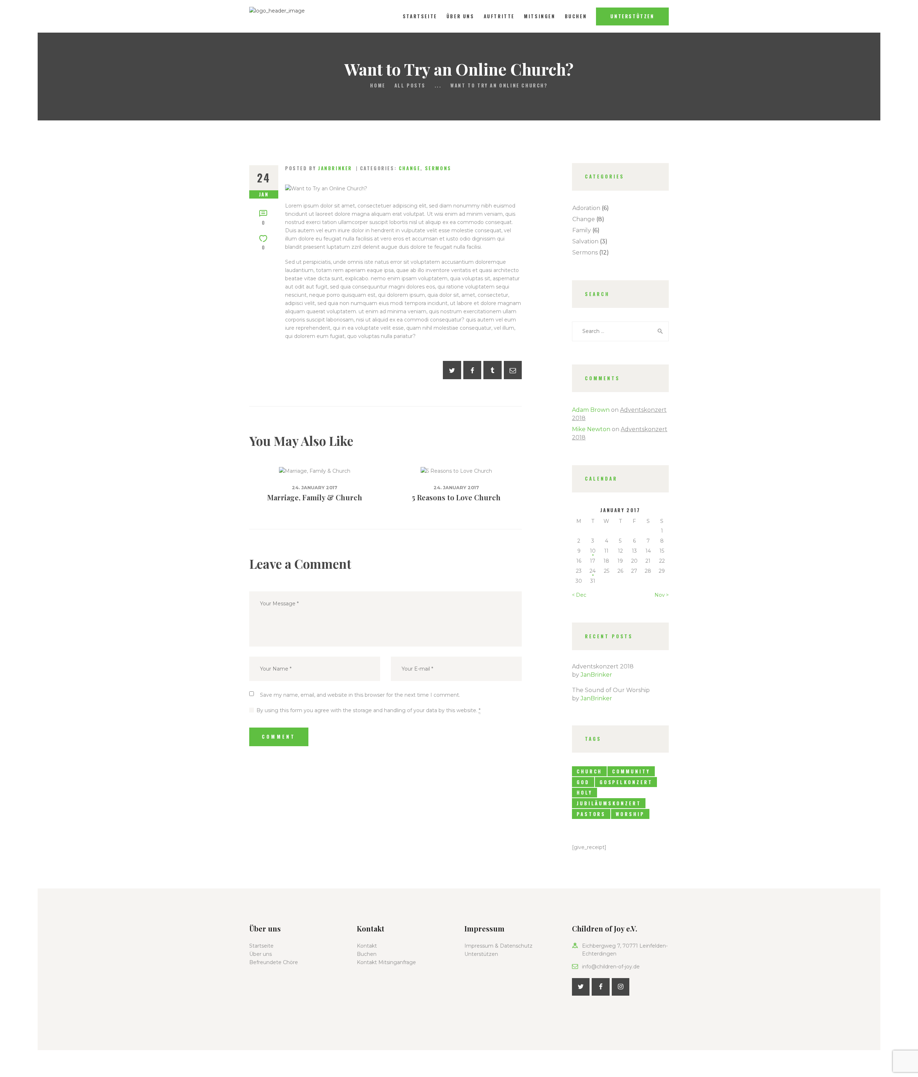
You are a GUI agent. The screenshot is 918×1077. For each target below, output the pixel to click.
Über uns (260, 954)
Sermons (438, 168)
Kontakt (367, 946)
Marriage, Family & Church (314, 497)
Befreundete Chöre (273, 962)
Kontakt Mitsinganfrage (386, 962)
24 (593, 571)
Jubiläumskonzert (609, 803)
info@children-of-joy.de (611, 966)
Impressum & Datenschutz (498, 946)
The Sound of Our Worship (611, 690)
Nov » (661, 595)
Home (377, 85)
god (583, 782)
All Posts (410, 85)
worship (630, 814)
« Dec (579, 595)
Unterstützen (481, 954)
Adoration (586, 208)
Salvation (585, 241)
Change (410, 168)
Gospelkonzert (626, 782)
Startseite (261, 946)
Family (581, 230)
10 (593, 551)
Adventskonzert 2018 (603, 666)
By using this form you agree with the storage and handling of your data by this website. (368, 710)
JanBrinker (596, 674)
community (631, 771)
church (589, 771)
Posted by (318, 168)
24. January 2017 (314, 487)
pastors (591, 814)
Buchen (367, 954)
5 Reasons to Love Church (456, 497)
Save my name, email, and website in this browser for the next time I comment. (360, 695)
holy (584, 792)
